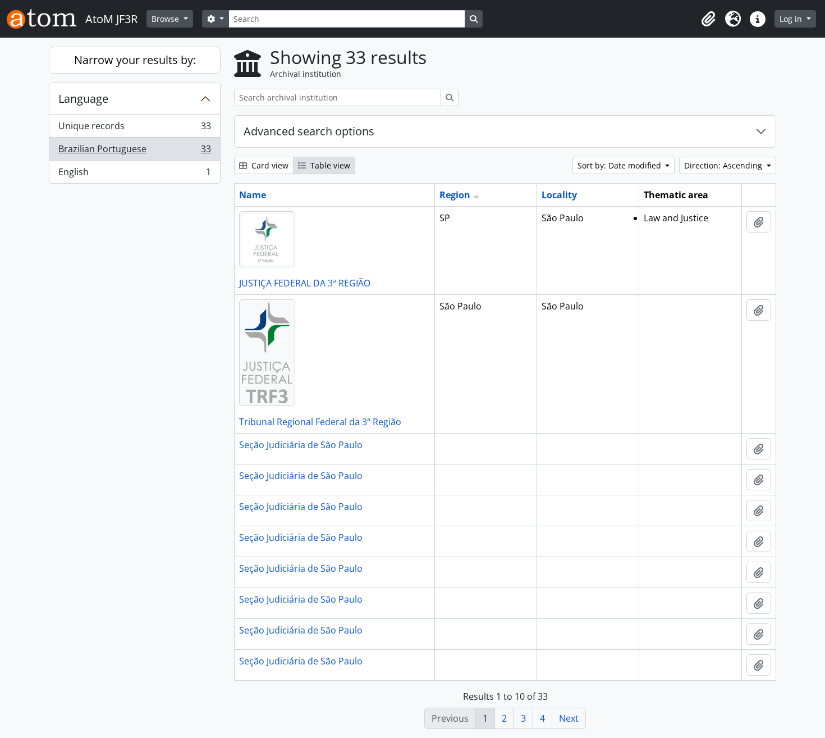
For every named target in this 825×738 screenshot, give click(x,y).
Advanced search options (309, 131)
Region (454, 195)
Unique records (134, 129)
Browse (166, 18)
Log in (792, 18)
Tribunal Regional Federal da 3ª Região (320, 422)
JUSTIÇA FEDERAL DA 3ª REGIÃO (304, 283)
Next (569, 718)
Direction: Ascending (724, 165)
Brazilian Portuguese (134, 152)
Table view (329, 165)
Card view (268, 165)
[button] (708, 19)
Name (252, 195)
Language (83, 98)
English (134, 174)
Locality (559, 195)
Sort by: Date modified (620, 165)
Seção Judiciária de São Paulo (301, 445)
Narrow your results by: (135, 59)
